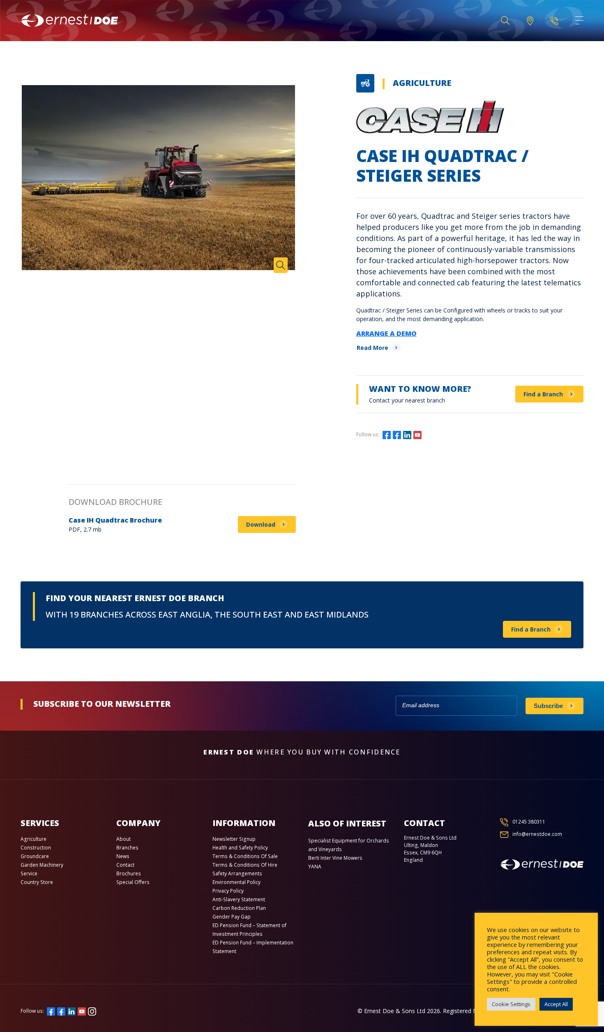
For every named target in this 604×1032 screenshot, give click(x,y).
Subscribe (548, 705)
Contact (125, 864)
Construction (36, 847)
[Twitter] (397, 434)
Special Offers (133, 882)
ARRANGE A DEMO (386, 333)
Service (29, 873)
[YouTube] (417, 434)
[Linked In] (407, 434)
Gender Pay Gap (231, 916)
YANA (314, 866)
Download (260, 524)
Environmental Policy (236, 882)
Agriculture (422, 82)
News (122, 856)
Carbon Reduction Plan (239, 908)
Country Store (37, 882)
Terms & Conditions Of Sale (245, 856)
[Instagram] (428, 434)
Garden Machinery (42, 864)
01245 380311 (528, 821)
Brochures (128, 873)
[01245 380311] (554, 20)
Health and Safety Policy (240, 847)
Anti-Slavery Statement (238, 899)
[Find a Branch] (530, 20)
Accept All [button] (556, 1004)
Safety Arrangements (237, 873)
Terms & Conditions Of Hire (244, 864)
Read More (372, 348)
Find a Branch (543, 394)
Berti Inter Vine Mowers (335, 857)
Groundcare (35, 856)
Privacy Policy (228, 890)
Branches (127, 847)
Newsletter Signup (234, 838)
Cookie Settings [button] (511, 1004)
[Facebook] (387, 434)
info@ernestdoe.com (537, 834)
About (123, 838)
